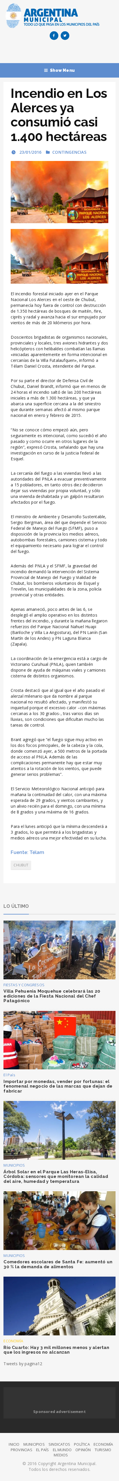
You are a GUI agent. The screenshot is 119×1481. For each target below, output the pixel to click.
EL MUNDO (62, 1449)
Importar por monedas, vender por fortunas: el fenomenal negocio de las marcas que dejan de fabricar (57, 1086)
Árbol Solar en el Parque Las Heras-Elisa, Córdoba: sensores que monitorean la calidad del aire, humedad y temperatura (55, 1176)
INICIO (14, 1444)
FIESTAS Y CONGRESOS (23, 984)
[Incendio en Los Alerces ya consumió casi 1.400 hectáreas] (59, 192)
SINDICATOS (59, 1444)
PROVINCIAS (21, 1449)
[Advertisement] (61, 53)
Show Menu (62, 70)
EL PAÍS (42, 1449)
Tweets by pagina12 (22, 1363)
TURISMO (103, 1449)
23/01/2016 (29, 152)
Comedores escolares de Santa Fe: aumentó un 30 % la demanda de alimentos (57, 1264)
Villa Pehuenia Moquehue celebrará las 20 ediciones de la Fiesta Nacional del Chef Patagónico (51, 996)
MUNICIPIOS (14, 1165)
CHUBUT (21, 865)
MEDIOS (61, 1455)
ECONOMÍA (13, 1340)
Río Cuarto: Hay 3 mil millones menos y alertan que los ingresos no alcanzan (56, 1350)
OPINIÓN (83, 1449)
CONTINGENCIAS (69, 152)
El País (9, 1074)
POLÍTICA (82, 1444)
